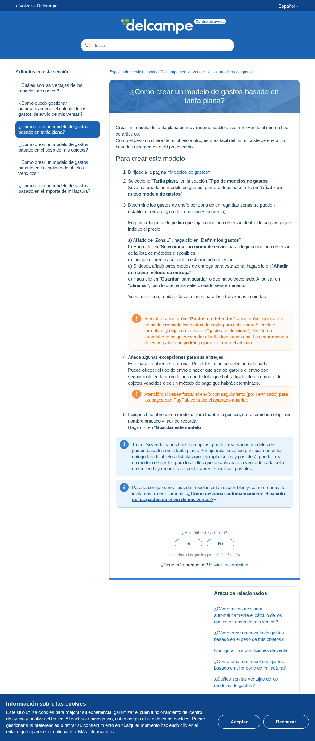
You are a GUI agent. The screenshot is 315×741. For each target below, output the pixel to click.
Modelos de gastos (189, 172)
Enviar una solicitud (228, 564)
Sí (188, 543)
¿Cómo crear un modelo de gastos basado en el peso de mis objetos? (53, 147)
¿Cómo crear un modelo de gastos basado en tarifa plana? (53, 129)
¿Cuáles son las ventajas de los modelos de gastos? (50, 88)
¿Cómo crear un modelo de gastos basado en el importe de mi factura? (54, 188)
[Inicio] (157, 26)
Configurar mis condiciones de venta (250, 650)
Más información (95, 731)
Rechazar (286, 721)
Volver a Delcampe (37, 5)
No (220, 543)
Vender (199, 72)
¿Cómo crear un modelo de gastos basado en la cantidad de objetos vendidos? (53, 168)
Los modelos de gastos (233, 72)
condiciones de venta (202, 211)
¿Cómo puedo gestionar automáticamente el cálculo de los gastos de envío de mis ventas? (52, 108)
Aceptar (239, 721)
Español (287, 6)
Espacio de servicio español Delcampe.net (147, 72)
